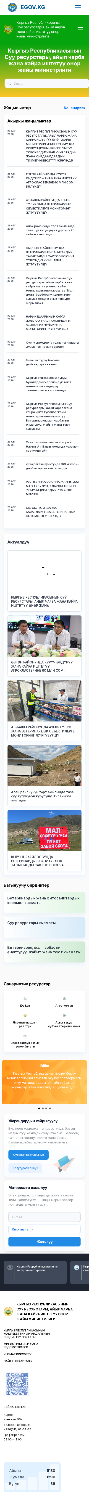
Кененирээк (74, 108)
